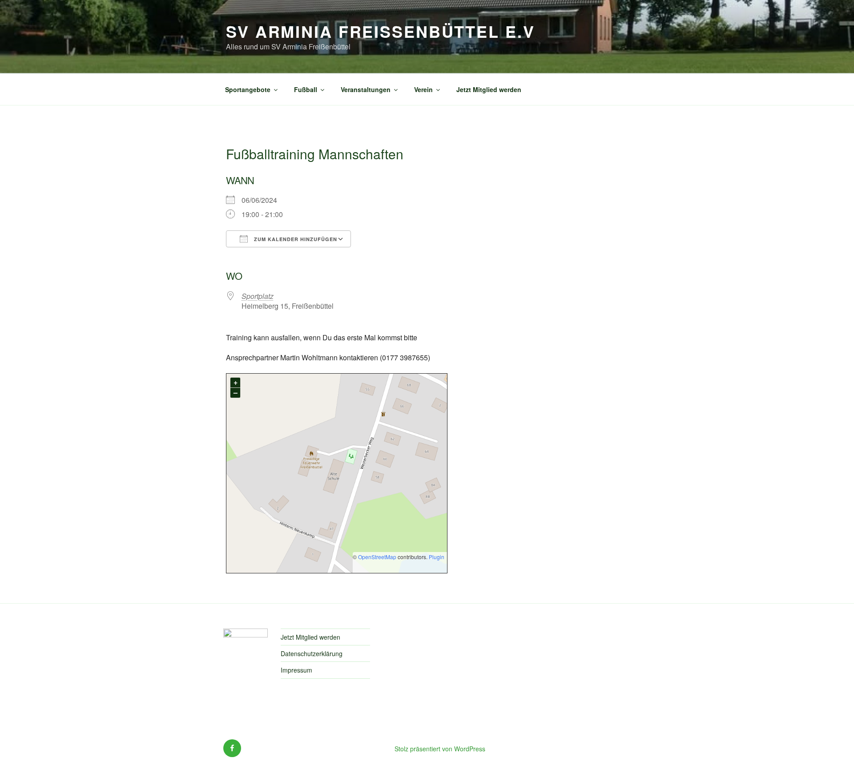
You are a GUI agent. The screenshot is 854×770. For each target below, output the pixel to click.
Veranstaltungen (366, 89)
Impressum (296, 669)
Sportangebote (247, 89)
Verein (423, 89)
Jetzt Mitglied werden (488, 89)
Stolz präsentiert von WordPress (440, 748)
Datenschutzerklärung (311, 653)
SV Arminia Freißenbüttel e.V (380, 31)
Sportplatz (258, 296)
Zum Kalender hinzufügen (294, 239)
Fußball (305, 89)
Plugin (435, 556)
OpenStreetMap (377, 556)
